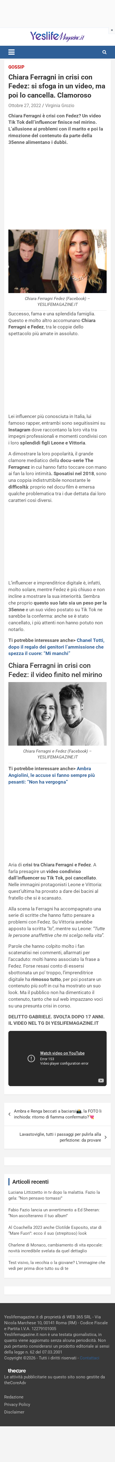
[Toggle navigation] (11, 52)
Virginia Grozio (59, 105)
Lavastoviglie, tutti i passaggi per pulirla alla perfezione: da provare (60, 1137)
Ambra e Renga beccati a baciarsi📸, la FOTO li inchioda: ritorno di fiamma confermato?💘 (58, 1114)
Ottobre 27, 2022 (24, 105)
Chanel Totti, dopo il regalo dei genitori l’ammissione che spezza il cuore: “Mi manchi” (56, 646)
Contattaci (89, 1357)
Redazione (13, 1397)
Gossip (16, 67)
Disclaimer (14, 1412)
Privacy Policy (17, 1404)
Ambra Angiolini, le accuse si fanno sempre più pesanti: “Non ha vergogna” (51, 775)
